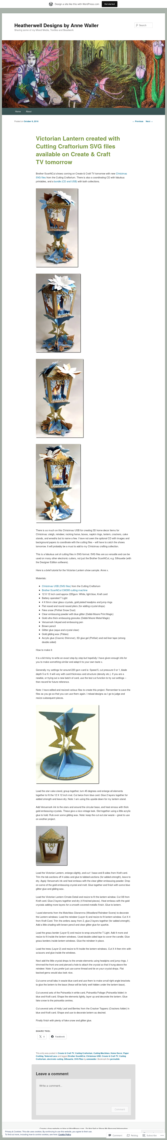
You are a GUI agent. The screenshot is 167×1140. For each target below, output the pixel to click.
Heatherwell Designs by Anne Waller (56, 25)
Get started (109, 4)
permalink (115, 1059)
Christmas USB (93, 1056)
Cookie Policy (64, 1134)
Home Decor (116, 1053)
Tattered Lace (50, 1056)
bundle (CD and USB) (65, 181)
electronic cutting (55, 1059)
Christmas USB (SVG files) (56, 586)
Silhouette (68, 1059)
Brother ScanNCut (76, 1056)
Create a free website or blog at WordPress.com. (62, 1128)
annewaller (91, 1059)
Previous (138, 121)
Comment (120, 1109)
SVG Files (78, 1059)
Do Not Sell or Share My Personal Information (107, 1128)
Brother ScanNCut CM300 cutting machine (64, 590)
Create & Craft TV (66, 1053)
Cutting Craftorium (83, 1053)
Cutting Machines (101, 1053)
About (28, 111)
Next (149, 121)
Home (18, 111)
